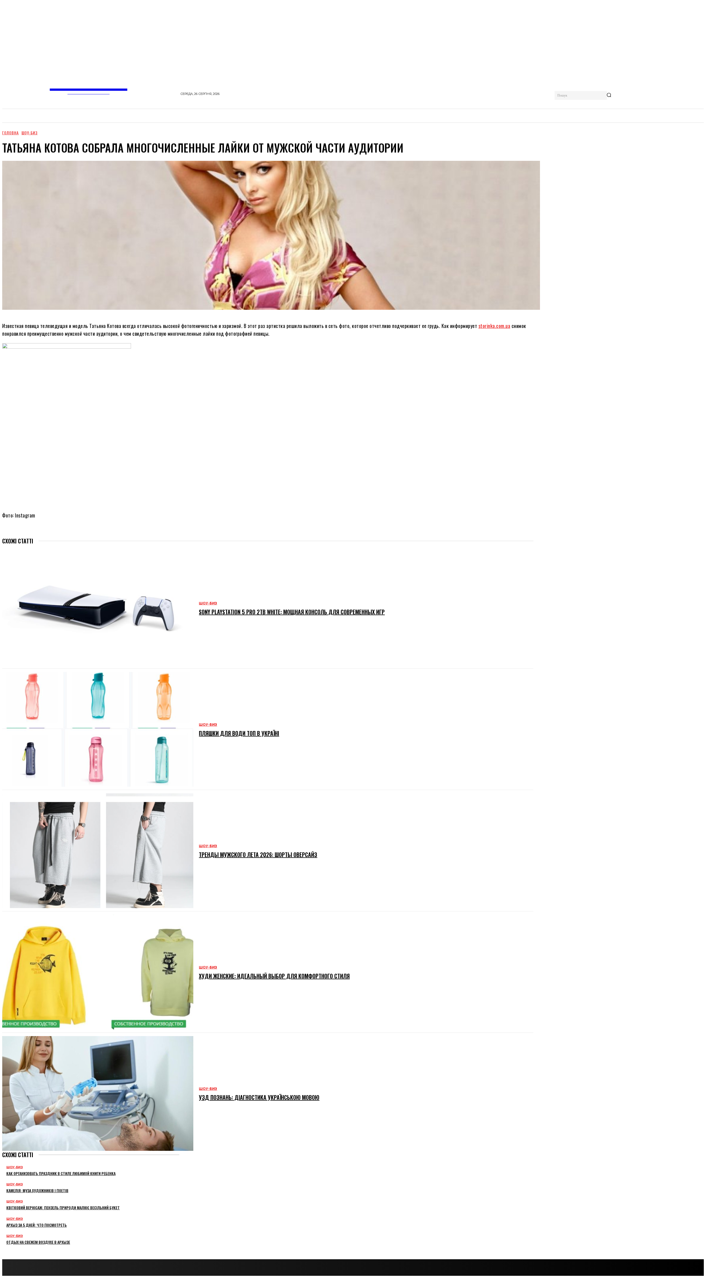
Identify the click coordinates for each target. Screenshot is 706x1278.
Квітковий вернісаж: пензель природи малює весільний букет (63, 1207)
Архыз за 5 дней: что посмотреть (36, 1225)
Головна (10, 132)
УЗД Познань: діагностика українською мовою (259, 1097)
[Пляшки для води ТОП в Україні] (97, 729)
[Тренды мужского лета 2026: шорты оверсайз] (97, 850)
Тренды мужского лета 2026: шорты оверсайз (258, 854)
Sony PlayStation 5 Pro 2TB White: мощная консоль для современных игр (292, 612)
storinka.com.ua (494, 325)
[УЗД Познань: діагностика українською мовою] (97, 1093)
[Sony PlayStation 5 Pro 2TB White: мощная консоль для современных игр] (97, 608)
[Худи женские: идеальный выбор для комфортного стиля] (97, 972)
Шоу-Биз (30, 132)
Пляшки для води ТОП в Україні (239, 733)
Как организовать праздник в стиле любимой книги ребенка (61, 1173)
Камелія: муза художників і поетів (37, 1190)
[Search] (609, 95)
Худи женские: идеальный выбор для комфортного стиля (274, 976)
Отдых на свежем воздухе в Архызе (38, 1242)
